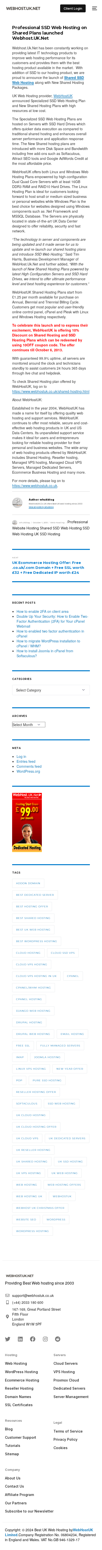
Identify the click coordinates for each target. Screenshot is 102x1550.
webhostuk (62, 1196)
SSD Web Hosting (62, 1103)
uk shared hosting (32, 1161)
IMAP (20, 1057)
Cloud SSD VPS (63, 952)
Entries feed (26, 761)
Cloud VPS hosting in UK (36, 976)
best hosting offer (32, 906)
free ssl (23, 1045)
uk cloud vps (27, 1138)
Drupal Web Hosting (33, 1034)
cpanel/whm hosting (33, 987)
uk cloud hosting (31, 1115)
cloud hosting (28, 952)
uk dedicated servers (67, 1138)
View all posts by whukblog (41, 506)
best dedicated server (35, 894)
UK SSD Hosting (47, 534)
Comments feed (29, 766)
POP (19, 1080)
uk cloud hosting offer (36, 1126)
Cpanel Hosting (29, 999)
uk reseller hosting (33, 1150)
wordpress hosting (32, 1231)
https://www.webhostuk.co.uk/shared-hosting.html (50, 391)
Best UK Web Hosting (33, 929)
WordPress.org (28, 771)
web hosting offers (64, 1184)
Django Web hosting (33, 1010)
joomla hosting (47, 1057)
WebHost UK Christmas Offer (40, 1208)
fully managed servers (60, 1045)
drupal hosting (29, 1022)
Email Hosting (72, 1034)
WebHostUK (63, 95)
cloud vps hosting (31, 964)
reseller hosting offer (36, 1092)
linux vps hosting (31, 1068)
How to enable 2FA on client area (43, 611)
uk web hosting (64, 1173)
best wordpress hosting (36, 941)
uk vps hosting (28, 1173)
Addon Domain (28, 883)
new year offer (69, 1068)
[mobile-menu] (94, 8)
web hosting (26, 1184)
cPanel (73, 976)
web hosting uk (29, 1196)
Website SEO (26, 1219)
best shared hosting (33, 918)
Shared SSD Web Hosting (61, 528)
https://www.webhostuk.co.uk (34, 485)
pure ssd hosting (47, 1080)
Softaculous (26, 1103)
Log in (21, 756)
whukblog (24, 522)
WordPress (56, 1219)
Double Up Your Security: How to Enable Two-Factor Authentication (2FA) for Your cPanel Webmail (52, 621)
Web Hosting (57, 522)
